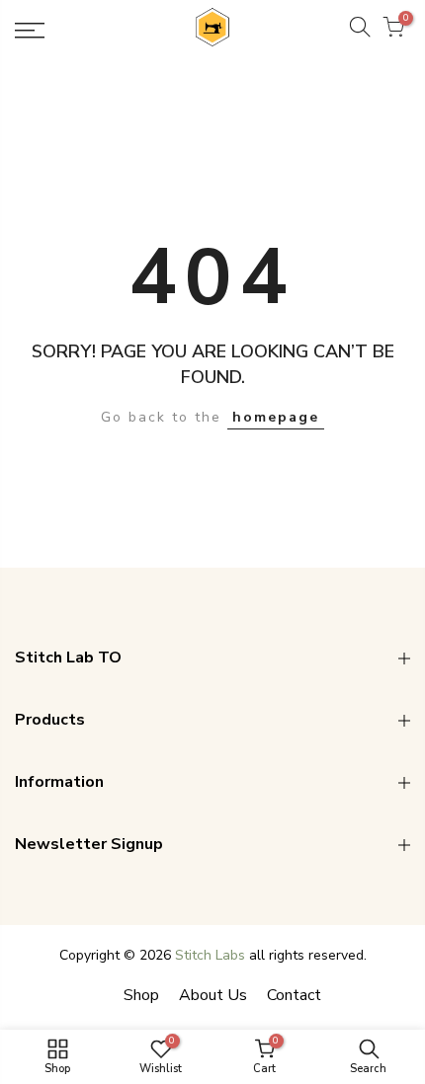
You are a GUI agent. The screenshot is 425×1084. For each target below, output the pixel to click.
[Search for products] (360, 30)
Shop (141, 995)
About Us (213, 995)
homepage (275, 417)
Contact (294, 995)
